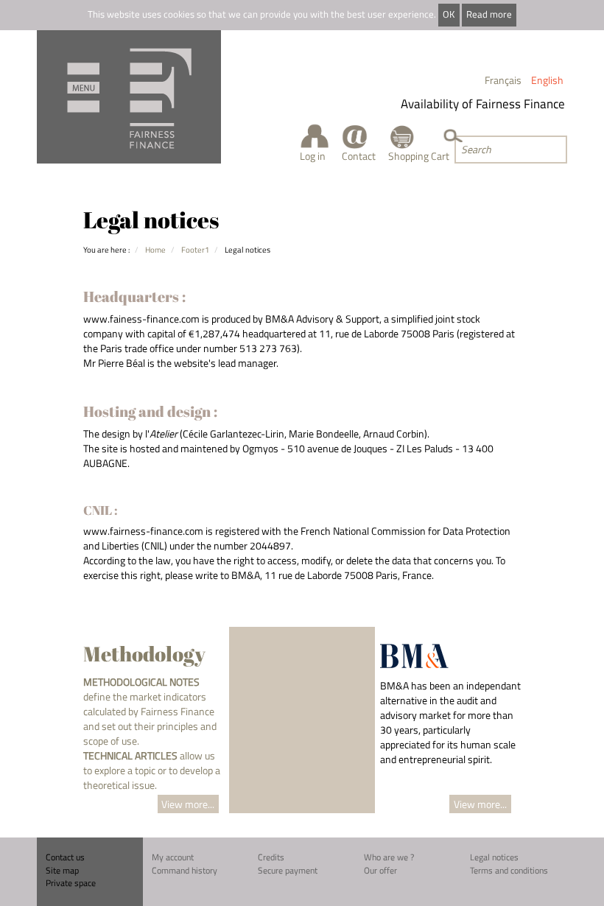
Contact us (65, 857)
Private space (71, 883)
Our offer (380, 870)
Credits (271, 857)
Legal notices (494, 857)
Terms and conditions (509, 870)
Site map (62, 870)
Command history (184, 870)
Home (155, 249)
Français (503, 80)
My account (173, 857)
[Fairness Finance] (129, 97)
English (547, 80)
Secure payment (287, 870)
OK (448, 14)
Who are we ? (389, 857)
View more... (187, 804)
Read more (489, 14)
